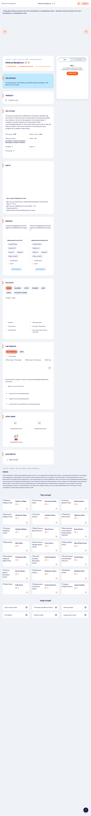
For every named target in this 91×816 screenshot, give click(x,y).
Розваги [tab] (35, 288)
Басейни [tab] (17, 288)
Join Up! (8, 59)
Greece (14, 59)
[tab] (64, 60)
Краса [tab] (9, 293)
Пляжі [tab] (9, 288)
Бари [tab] (21, 352)
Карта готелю (13, 460)
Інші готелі (45, 600)
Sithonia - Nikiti (23, 59)
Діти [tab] (43, 288)
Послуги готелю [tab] (21, 293)
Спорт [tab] (26, 288)
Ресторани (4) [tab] (11, 352)
